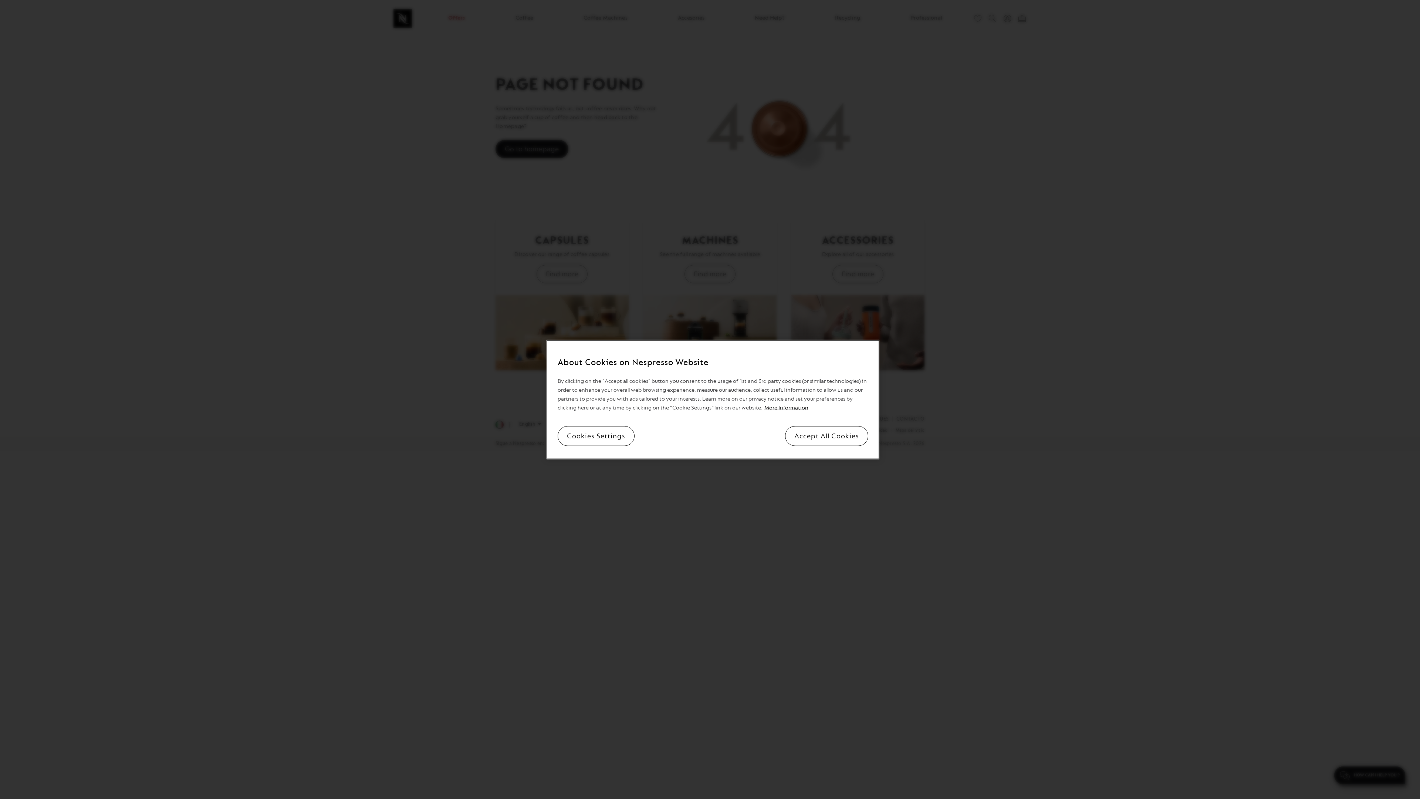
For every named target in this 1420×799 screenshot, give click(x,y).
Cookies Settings (596, 435)
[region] (713, 399)
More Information (786, 407)
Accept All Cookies (826, 435)
